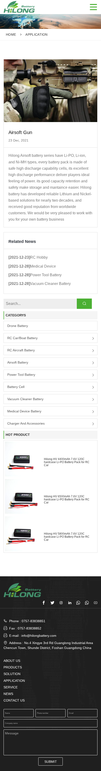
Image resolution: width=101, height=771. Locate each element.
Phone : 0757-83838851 (27, 621)
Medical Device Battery (24, 411)
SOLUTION (12, 674)
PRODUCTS (13, 667)
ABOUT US (12, 661)
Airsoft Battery (17, 362)
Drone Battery (17, 326)
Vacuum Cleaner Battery (25, 399)
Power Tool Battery (21, 374)
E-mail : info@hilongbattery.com (30, 635)
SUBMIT (50, 761)
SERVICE (11, 687)
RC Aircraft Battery (21, 350)
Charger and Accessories (26, 423)
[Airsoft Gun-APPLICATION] (19, 6)
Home (11, 34)
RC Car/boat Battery (22, 338)
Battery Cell (15, 387)
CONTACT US (14, 700)
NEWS (8, 694)
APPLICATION (36, 34)
